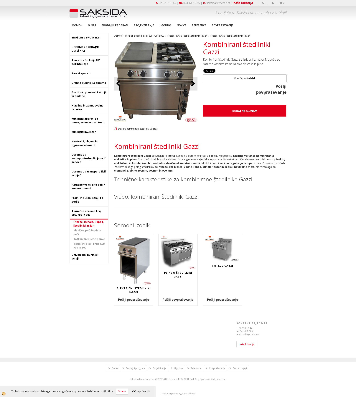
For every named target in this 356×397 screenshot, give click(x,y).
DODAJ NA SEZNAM (244, 111)
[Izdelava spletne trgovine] (191, 393)
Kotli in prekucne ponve (89, 239)
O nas (92, 25)
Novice (181, 25)
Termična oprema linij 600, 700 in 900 (144, 35)
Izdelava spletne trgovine (174, 393)
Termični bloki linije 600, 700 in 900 (89, 245)
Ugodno (165, 25)
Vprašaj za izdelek (245, 78)
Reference (199, 25)
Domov (77, 25)
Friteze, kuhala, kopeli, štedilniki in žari (88, 223)
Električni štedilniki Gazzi (133, 290)
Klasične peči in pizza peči (87, 232)
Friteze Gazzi (222, 265)
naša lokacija (243, 3)
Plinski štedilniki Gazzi (178, 274)
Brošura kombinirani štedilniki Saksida (138, 128)
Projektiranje (144, 25)
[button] (192, 83)
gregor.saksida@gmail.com (211, 379)
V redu (122, 391)
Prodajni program (115, 25)
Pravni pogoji (240, 368)
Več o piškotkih (141, 391)
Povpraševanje (222, 25)
